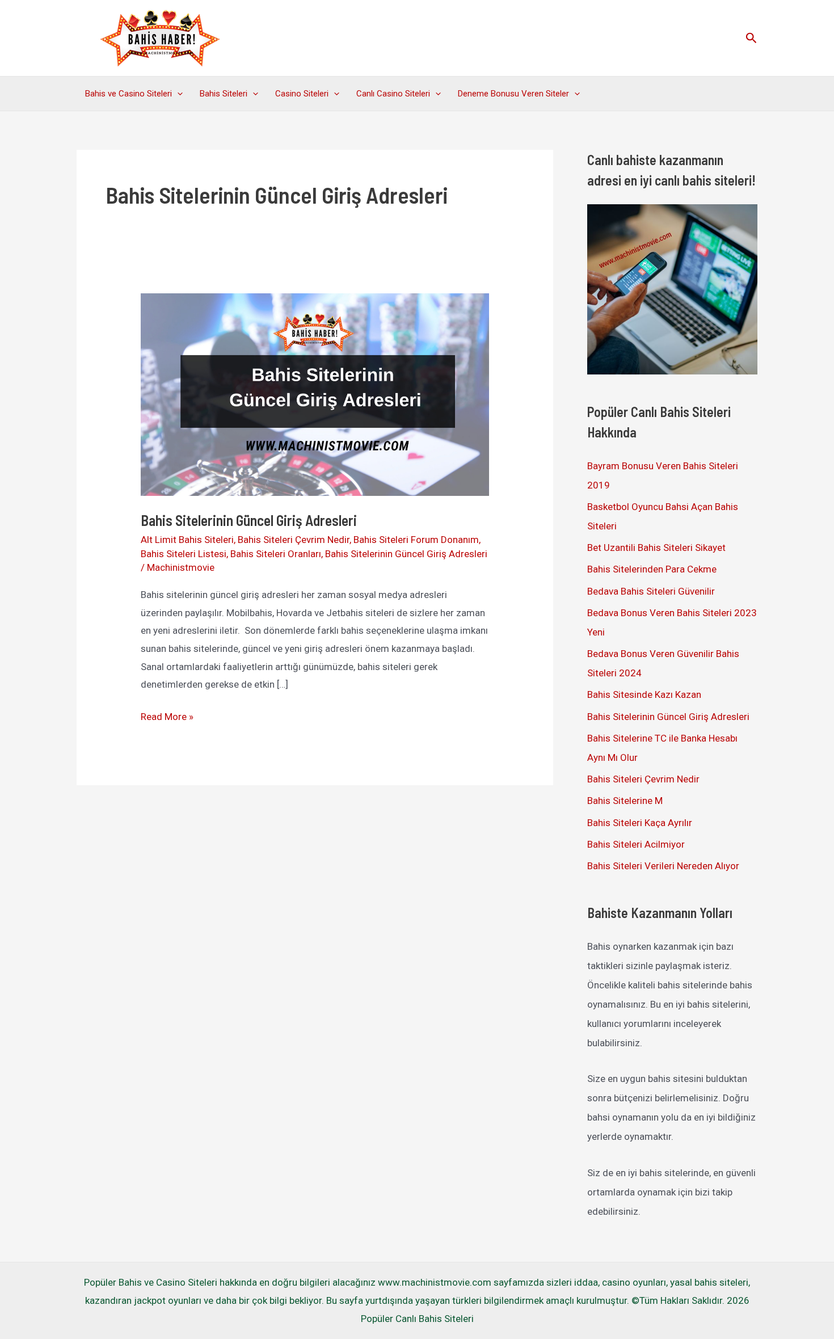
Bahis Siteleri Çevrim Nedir (293, 539)
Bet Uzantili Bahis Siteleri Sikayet (656, 547)
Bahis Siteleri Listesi (183, 553)
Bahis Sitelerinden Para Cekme (652, 569)
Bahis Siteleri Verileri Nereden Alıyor (663, 865)
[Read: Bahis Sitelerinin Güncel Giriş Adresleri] (314, 393)
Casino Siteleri (301, 94)
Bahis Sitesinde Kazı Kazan (644, 694)
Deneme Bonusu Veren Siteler (513, 94)
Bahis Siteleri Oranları (275, 553)
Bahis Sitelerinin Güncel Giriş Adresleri (249, 520)
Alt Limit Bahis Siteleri (187, 539)
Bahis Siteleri (223, 94)
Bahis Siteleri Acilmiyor (636, 844)
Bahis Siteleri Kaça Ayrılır (639, 822)
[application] (177, 94)
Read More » (167, 718)
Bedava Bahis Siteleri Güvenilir (651, 591)
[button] (751, 38)
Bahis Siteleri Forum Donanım (416, 539)
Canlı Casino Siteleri (393, 94)
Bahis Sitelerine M (625, 800)
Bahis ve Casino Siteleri (128, 94)
